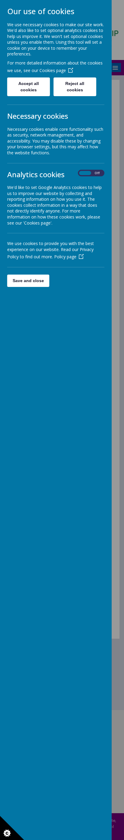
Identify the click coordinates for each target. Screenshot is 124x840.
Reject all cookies (75, 86)
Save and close (28, 280)
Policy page (65, 257)
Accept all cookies (28, 86)
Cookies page (52, 70)
